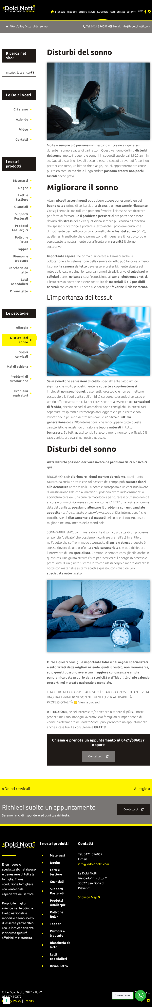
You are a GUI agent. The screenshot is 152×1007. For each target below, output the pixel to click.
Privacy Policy (11, 1001)
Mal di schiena (17, 366)
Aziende (22, 119)
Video (23, 129)
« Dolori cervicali (16, 788)
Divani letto (19, 291)
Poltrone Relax (21, 239)
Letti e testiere (22, 197)
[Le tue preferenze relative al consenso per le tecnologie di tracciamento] (6, 1000)
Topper (22, 249)
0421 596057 (99, 26)
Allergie (22, 327)
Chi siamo (20, 109)
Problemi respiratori (19, 393)
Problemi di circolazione (19, 379)
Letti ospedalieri (19, 282)
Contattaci (95, 756)
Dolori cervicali (21, 354)
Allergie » (142, 788)
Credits (29, 1001)
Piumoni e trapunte (20, 258)
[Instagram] (149, 10)
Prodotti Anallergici (19, 228)
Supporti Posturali (21, 216)
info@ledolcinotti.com (136, 26)
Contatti (21, 139)
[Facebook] (145, 10)
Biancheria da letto (18, 270)
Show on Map (88, 897)
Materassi (20, 180)
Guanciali (21, 207)
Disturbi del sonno (19, 340)
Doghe (23, 188)
